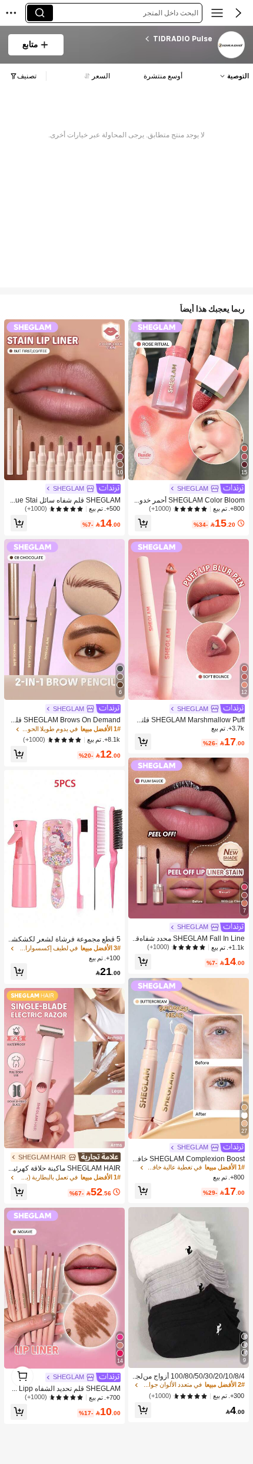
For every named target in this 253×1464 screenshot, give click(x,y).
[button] (238, 13)
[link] (230, 45)
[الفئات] (217, 13)
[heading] (142, 39)
